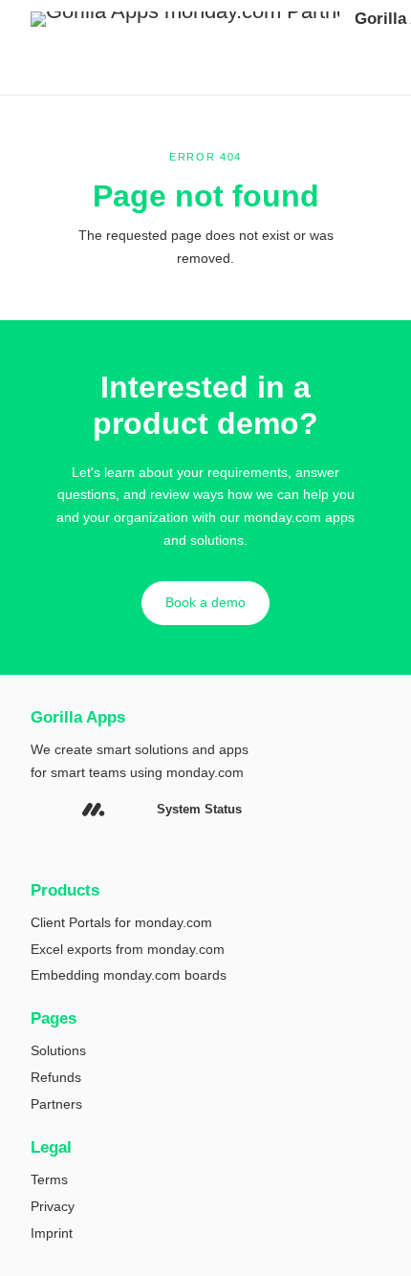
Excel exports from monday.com (128, 949)
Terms (49, 1179)
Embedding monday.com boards (129, 975)
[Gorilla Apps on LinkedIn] (37, 809)
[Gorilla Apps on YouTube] (62, 809)
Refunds (56, 1077)
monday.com (205, 772)
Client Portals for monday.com (121, 922)
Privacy (53, 1206)
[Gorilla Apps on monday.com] (93, 809)
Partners (56, 1104)
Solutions (58, 1050)
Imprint (52, 1233)
